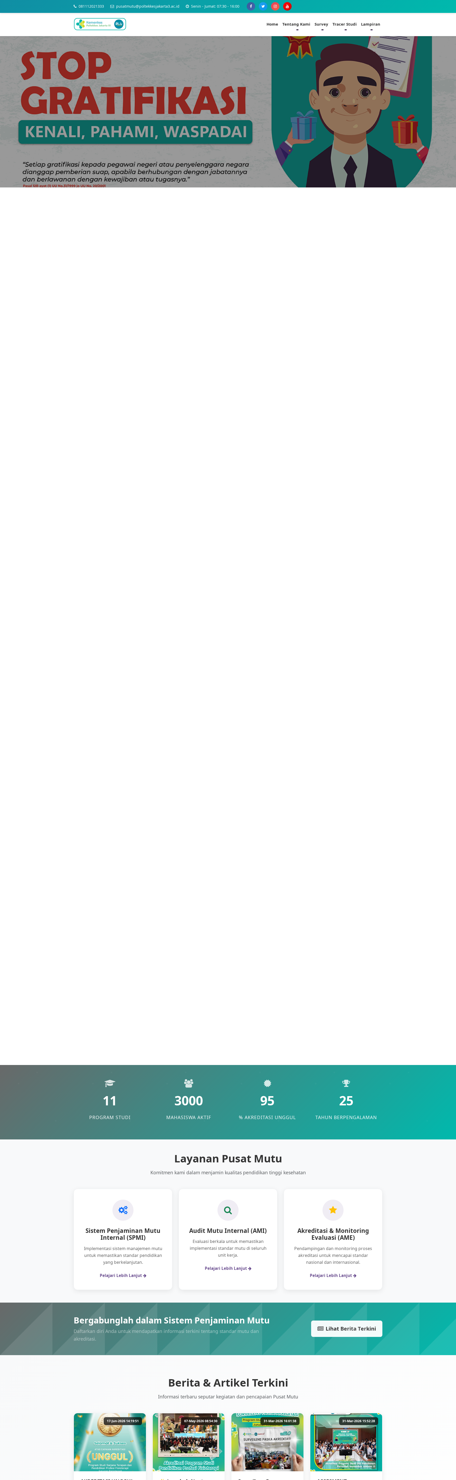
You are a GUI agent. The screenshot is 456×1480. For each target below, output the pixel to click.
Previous (16, 555)
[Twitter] (263, 6)
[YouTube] (287, 6)
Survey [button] (321, 24)
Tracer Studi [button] (344, 24)
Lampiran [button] (370, 24)
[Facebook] (251, 6)
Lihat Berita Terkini (351, 1328)
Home (272, 24)
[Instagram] (275, 6)
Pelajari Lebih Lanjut (121, 1275)
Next (436, 554)
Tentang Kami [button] (296, 24)
